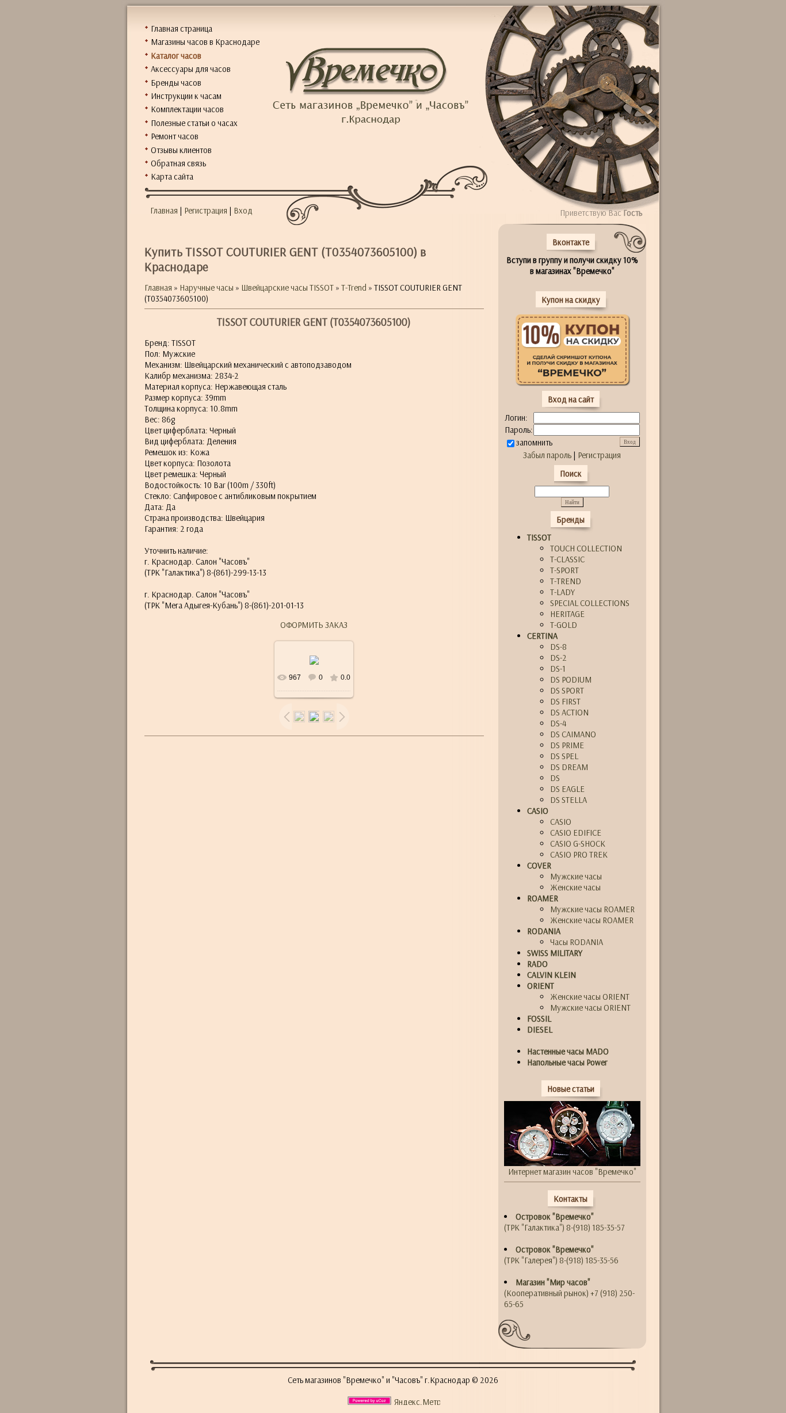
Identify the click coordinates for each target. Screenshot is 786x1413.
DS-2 (558, 657)
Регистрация (205, 210)
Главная (164, 210)
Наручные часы (207, 287)
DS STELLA (568, 799)
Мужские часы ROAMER (592, 909)
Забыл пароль (547, 455)
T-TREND (565, 581)
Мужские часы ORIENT (590, 1007)
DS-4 (558, 723)
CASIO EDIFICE (575, 832)
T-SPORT (564, 570)
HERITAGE (567, 613)
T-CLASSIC (567, 559)
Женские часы (575, 887)
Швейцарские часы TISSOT (287, 287)
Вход (243, 210)
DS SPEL (564, 756)
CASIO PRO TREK (579, 854)
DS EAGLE (567, 788)
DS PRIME (567, 745)
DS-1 (558, 668)
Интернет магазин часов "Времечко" (572, 1171)
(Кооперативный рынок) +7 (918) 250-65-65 (569, 1293)
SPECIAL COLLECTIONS (589, 602)
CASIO (560, 821)
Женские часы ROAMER (592, 920)
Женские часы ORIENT (589, 996)
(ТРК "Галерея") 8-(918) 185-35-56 (561, 1255)
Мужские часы (576, 876)
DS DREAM (569, 766)
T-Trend (354, 287)
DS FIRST (565, 701)
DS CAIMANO (573, 734)
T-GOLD (563, 624)
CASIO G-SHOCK (577, 843)
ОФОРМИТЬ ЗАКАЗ (314, 624)
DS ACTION (569, 712)
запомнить (534, 442)
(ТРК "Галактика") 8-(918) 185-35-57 (564, 1222)
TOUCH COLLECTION (586, 548)
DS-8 (558, 646)
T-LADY (562, 591)
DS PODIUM (571, 679)
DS (555, 777)
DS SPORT (567, 690)
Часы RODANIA (576, 941)
